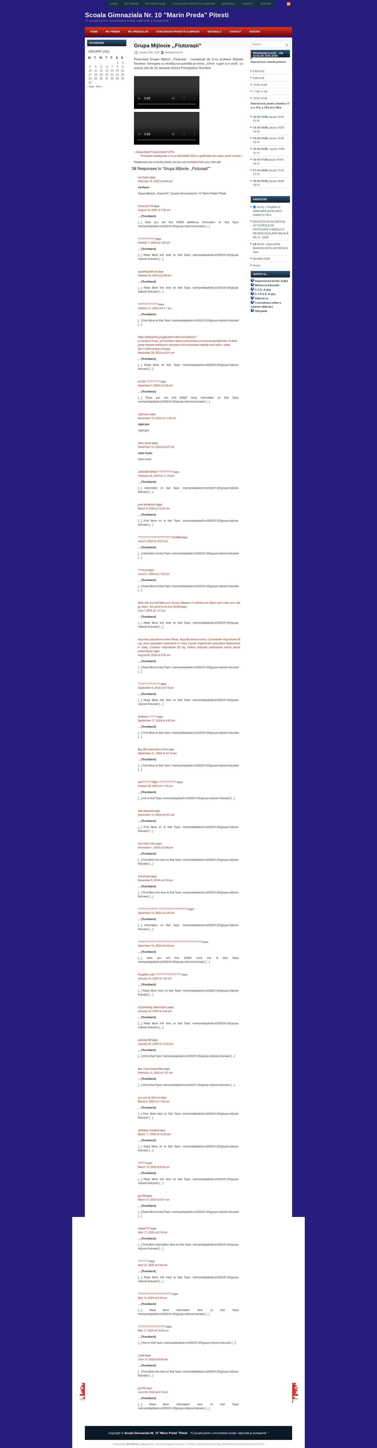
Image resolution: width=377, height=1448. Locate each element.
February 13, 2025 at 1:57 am (155, 1072)
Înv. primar (131, 3)
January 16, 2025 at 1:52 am (155, 978)
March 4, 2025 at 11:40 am (154, 1101)
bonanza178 (145, 206)
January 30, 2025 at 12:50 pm (155, 1043)
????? (142, 1163)
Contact (248, 3)
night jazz (143, 414)
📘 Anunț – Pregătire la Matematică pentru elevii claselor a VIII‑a (267, 210)
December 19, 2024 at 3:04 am (156, 945)
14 (112, 70)
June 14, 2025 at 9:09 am (153, 1359)
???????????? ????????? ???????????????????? (170, 941)
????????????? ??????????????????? (162, 909)
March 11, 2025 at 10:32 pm (154, 1134)
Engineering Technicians (152, 1007)
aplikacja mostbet (148, 1130)
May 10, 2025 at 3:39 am (152, 1297)
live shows (144, 876)
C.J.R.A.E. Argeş (265, 294)
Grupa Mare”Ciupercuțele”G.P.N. (155, 152)
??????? (143, 1261)
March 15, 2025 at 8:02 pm (154, 1167)
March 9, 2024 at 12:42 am (154, 508)
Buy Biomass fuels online (153, 749)
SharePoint (228, 1444)
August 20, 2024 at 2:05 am (154, 655)
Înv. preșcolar (155, 3)
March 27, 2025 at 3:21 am (154, 1199)
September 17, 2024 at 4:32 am (156, 720)
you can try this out (149, 1097)
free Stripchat (146, 810)
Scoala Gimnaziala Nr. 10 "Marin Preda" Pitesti (157, 15)
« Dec (90, 86)
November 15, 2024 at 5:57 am (156, 814)
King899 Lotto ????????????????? (159, 974)
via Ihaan (143, 177)
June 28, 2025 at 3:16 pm (153, 1392)
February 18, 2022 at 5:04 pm (155, 181)
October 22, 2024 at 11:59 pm (155, 786)
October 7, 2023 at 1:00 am (154, 242)
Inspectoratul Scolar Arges (271, 281)
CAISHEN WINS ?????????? (155, 471)
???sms (142, 570)
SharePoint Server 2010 (251, 1444)
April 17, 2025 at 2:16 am (153, 1232)
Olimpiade (261, 311)
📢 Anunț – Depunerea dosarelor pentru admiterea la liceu (270, 248)
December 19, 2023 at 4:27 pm (156, 447)
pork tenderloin (147, 504)
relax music (144, 443)
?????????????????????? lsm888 (159, 537)
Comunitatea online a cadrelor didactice (266, 304)
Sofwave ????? (147, 716)
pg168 (142, 1195)
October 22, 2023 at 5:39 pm (154, 275)
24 (90, 78)
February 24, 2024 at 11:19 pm (156, 475)
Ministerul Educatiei (267, 285)
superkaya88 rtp (147, 271)
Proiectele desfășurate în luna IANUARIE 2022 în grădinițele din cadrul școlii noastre (191, 156)
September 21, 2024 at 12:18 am (157, 753)
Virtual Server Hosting (209, 1444)
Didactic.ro (261, 298)
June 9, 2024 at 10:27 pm (153, 541)
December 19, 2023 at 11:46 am (157, 418)
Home (113, 3)
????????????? (148, 304)
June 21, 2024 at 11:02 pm (154, 574)
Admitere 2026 (261, 258)
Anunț (256, 265)
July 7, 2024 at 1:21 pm (151, 610)
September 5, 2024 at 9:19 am (156, 687)
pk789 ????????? (149, 381)
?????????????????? (151, 1326)
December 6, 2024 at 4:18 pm (155, 880)
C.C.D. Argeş (263, 289)
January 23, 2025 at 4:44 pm (155, 1011)
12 (101, 70)
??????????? (146, 238)
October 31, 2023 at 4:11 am (154, 308)
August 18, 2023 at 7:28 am (154, 210)
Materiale (228, 3)
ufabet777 (144, 1228)
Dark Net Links (146, 843)
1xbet (141, 1355)
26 (101, 78)
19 (101, 74)
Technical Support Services (169, 1444)
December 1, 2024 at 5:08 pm (155, 847)
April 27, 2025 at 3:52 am (153, 1265)
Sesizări (265, 3)
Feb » (99, 86)
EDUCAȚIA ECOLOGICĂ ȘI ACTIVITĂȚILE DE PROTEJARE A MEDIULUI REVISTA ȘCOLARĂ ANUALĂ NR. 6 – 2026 (270, 229)
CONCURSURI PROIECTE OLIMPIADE (193, 3)
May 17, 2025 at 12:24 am (153, 1330)
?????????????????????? (154, 1293)
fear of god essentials (150, 1068)
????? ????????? (149, 683)
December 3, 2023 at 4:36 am (155, 385)
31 (90, 82)
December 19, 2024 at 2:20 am (156, 913)
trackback (193, 162)
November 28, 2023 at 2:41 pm (156, 352)
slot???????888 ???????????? (157, 782)
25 (95, 78)
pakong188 (144, 1040)
